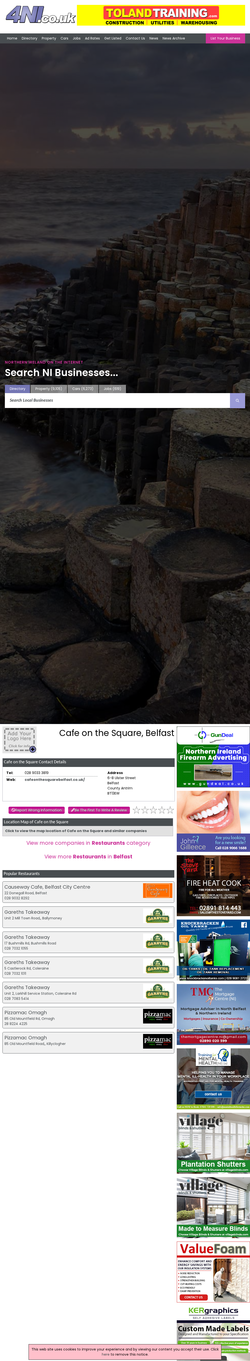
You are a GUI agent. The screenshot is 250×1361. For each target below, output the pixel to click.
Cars (64, 38)
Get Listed (112, 38)
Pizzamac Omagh (25, 1012)
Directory (29, 38)
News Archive (174, 38)
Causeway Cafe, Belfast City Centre (47, 887)
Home (12, 38)
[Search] (237, 400)
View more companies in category (88, 842)
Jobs (77, 38)
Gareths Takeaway (27, 912)
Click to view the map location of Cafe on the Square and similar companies (76, 830)
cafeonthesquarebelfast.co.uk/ (55, 779)
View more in (88, 856)
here (106, 1354)
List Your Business (225, 38)
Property (49, 38)
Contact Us (135, 38)
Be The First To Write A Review (101, 810)
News (153, 38)
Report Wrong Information (38, 810)
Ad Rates (92, 38)
